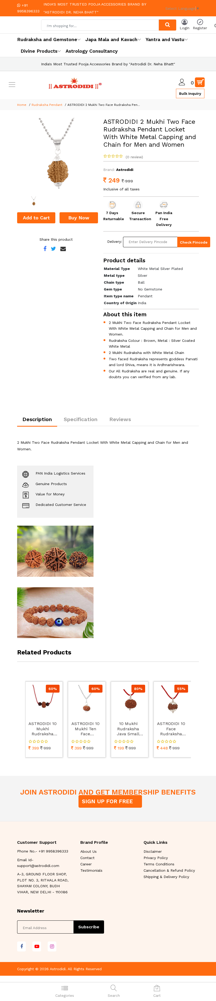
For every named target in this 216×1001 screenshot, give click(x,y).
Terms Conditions (159, 864)
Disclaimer (153, 851)
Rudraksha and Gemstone (47, 39)
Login (184, 28)
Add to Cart (36, 217)
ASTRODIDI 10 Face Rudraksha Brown (171, 729)
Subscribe (88, 926)
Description (37, 419)
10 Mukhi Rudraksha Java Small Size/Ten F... (128, 729)
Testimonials (91, 870)
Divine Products (39, 51)
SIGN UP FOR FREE (108, 801)
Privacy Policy (156, 858)
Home (21, 105)
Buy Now (78, 217)
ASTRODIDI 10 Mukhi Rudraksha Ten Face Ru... (42, 729)
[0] (200, 82)
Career (86, 864)
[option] (56, 157)
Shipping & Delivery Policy (166, 877)
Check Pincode (194, 242)
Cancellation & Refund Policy (169, 870)
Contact (87, 858)
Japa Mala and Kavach (111, 39)
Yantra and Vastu (165, 39)
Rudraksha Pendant (47, 105)
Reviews (120, 419)
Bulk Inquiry (190, 93)
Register (200, 28)
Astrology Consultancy (92, 51)
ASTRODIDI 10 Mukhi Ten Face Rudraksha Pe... (85, 729)
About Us (88, 851)
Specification (80, 419)
